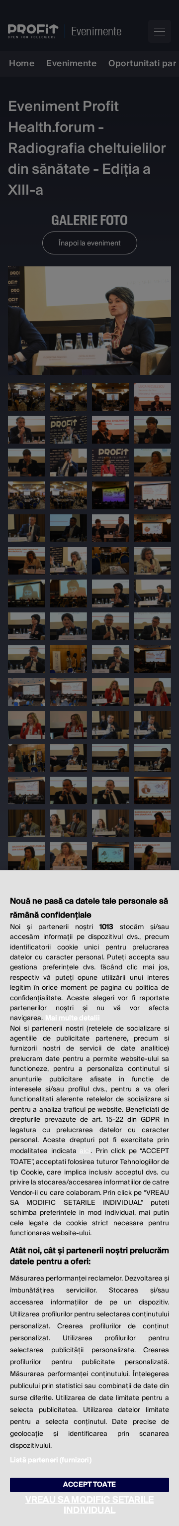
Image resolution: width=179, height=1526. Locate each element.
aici (85, 1151)
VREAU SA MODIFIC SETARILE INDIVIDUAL (89, 1505)
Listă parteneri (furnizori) (50, 1460)
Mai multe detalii (72, 1018)
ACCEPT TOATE (89, 1485)
